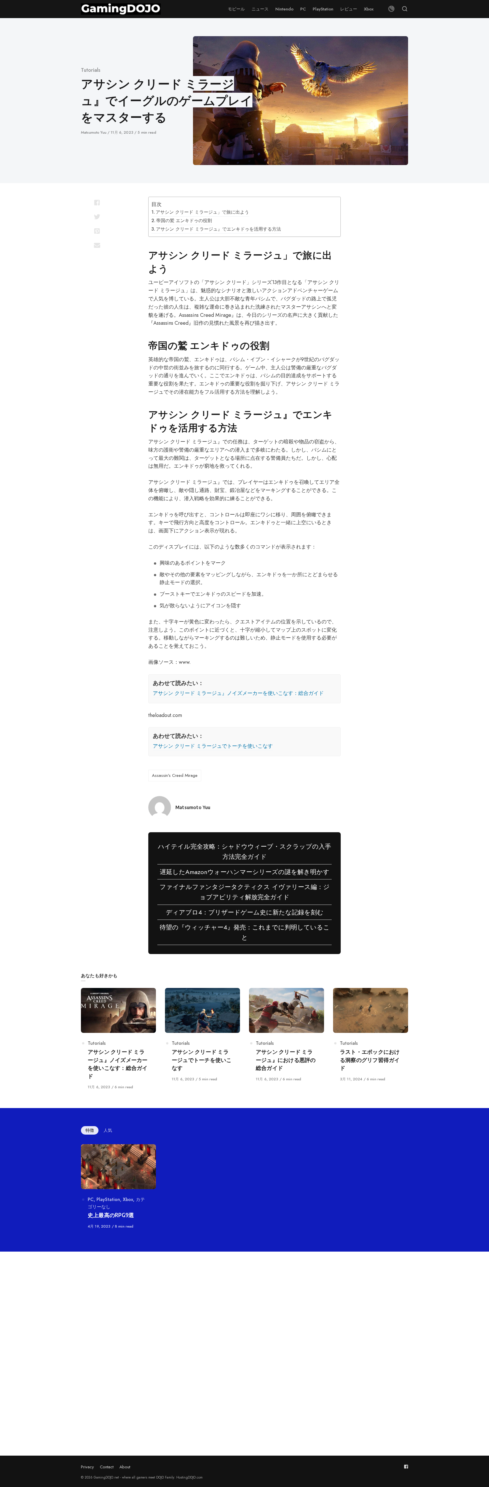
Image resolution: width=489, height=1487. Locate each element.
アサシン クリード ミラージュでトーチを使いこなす (213, 746)
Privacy (87, 1467)
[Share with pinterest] (97, 231)
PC (91, 1199)
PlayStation (108, 1199)
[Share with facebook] (97, 203)
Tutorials (90, 70)
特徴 (89, 1130)
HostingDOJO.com (189, 1477)
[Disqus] (244, 1340)
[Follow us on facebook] (406, 1466)
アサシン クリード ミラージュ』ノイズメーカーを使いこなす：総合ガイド (238, 693)
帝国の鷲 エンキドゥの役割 (184, 220)
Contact (106, 1467)
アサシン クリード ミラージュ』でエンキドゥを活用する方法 (218, 229)
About (124, 1467)
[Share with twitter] (97, 217)
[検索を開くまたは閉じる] (404, 9)
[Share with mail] (97, 245)
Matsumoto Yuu (94, 132)
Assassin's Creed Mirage (175, 775)
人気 (108, 1130)
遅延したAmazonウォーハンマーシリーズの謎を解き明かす (244, 871)
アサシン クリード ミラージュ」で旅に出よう (202, 212)
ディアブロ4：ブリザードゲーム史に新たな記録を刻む (244, 912)
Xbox (128, 1199)
